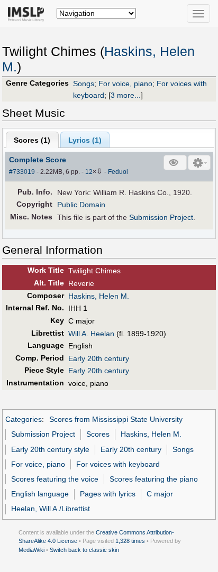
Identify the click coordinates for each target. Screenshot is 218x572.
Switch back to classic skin (84, 550)
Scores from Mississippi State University (116, 419)
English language (40, 494)
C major (160, 494)
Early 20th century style (50, 449)
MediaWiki (31, 550)
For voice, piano (125, 83)
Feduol (118, 172)
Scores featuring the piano (154, 479)
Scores (98, 434)
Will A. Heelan (91, 333)
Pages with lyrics (107, 494)
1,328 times (130, 541)
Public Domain (81, 204)
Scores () (32, 140)
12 (89, 172)
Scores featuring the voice (54, 479)
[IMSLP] (28, 13)
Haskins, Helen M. (98, 296)
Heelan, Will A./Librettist (50, 508)
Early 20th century (98, 358)
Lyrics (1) (85, 140)
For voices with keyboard (118, 464)
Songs (83, 83)
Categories (23, 419)
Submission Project (161, 217)
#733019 (22, 172)
